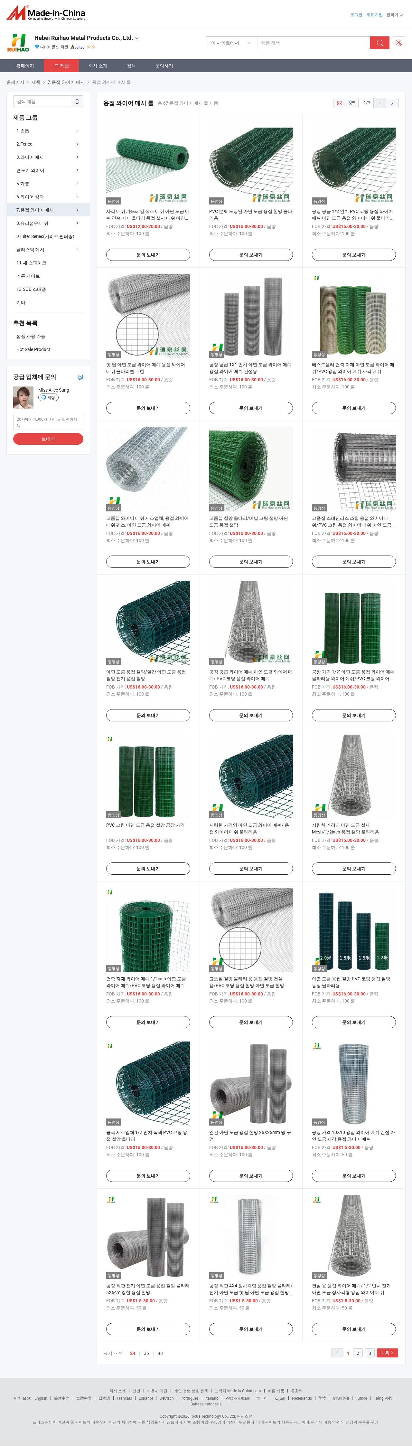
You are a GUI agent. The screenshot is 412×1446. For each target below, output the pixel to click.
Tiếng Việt (383, 1398)
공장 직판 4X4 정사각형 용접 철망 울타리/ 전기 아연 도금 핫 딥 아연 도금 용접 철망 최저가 (251, 1292)
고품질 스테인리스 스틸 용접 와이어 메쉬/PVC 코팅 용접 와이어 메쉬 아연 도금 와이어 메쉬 (351, 525)
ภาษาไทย (340, 1398)
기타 (20, 302)
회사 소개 (98, 65)
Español (146, 1398)
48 (160, 1353)
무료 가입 (374, 14)
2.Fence (24, 144)
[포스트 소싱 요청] (399, 42)
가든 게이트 (28, 276)
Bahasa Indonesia (206, 1403)
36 (146, 1353)
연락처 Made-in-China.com (238, 1390)
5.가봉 (22, 183)
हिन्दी (322, 1398)
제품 (64, 65)
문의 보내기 (148, 254)
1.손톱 (22, 131)
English (40, 1398)
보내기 (48, 439)
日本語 (104, 1398)
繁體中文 (84, 1398)
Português (190, 1398)
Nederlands (302, 1398)
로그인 (356, 14)
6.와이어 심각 (30, 197)
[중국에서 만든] (47, 12)
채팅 (51, 397)
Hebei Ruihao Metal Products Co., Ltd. (83, 37)
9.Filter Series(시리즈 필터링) (45, 236)
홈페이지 (25, 65)
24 (132, 1353)
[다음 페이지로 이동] (392, 103)
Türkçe (361, 1398)
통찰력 (297, 1390)
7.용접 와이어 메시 (35, 210)
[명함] (80, 377)
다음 (384, 1353)
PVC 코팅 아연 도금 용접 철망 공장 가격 (145, 825)
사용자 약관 (157, 1390)
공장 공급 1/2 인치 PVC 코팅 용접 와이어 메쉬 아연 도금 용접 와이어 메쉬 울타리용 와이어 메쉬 (353, 218)
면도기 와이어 (30, 170)
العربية (280, 1398)
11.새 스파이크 (31, 263)
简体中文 (62, 1398)
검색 (131, 65)
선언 (136, 1390)
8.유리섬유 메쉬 (32, 223)
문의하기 (164, 65)
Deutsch (167, 1398)
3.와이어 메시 (30, 157)
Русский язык (237, 1398)
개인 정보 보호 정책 (191, 1390)
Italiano (212, 1398)
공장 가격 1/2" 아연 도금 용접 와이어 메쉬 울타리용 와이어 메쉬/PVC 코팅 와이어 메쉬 (353, 678)
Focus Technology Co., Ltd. (213, 1416)
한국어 (262, 1398)
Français (124, 1398)
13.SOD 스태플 (31, 289)
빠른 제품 (276, 1390)
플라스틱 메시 (30, 249)
